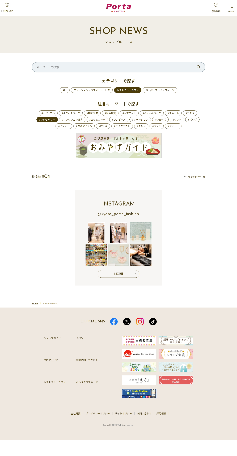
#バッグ (192, 119)
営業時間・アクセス (87, 360)
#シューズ (160, 119)
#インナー (63, 126)
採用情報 (161, 413)
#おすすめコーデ (152, 113)
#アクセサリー (47, 119)
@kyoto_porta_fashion (118, 213)
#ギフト (177, 119)
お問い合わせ (144, 413)
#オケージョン (140, 119)
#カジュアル (48, 113)
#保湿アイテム (84, 126)
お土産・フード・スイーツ (160, 90)
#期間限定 (92, 113)
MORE (118, 274)
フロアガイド (51, 360)
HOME (35, 303)
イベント (81, 338)
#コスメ (190, 113)
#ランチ (156, 126)
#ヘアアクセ (129, 113)
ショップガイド (52, 338)
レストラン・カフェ (128, 90)
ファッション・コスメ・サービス (92, 90)
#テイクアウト (122, 126)
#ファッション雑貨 (72, 119)
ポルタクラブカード (87, 382)
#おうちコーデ (97, 119)
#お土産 (103, 126)
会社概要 (76, 413)
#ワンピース (118, 119)
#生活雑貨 (110, 113)
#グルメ (141, 126)
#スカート (173, 113)
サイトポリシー (123, 413)
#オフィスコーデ (71, 113)
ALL (64, 90)
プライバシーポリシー (98, 413)
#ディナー (173, 126)
